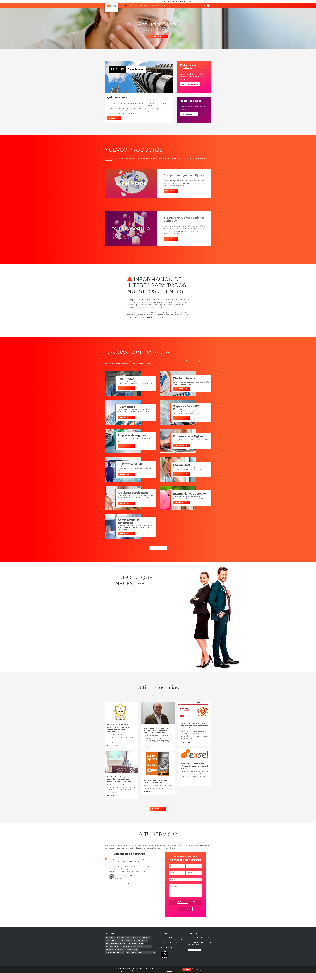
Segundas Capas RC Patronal (115, 952)
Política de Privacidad (182, 903)
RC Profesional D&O (131, 949)
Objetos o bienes (149, 952)
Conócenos (112, 118)
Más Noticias (156, 808)
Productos (146, 937)
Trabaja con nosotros (133, 937)
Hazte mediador (187, 114)
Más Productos (156, 548)
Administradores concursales (116, 943)
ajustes (169, 971)
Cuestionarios (110, 940)
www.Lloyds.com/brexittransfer (154, 317)
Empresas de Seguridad (134, 952)
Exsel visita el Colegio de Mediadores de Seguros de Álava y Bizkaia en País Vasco (120, 779)
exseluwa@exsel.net (174, 1)
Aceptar (187, 969)
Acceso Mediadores (195, 950)
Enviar (185, 909)
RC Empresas (119, 949)
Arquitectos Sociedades (136, 943)
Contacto (120, 937)
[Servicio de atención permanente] (207, 5)
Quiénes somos (110, 937)
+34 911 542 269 (163, 1)
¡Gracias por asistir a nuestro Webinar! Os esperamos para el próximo (194, 766)
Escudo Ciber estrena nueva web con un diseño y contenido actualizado (194, 725)
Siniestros (128, 940)
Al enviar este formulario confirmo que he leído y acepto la (184, 902)
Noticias (120, 940)
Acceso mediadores (188, 84)
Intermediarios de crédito (142, 946)
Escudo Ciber (127, 946)
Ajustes (196, 969)
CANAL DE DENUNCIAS (187, 1)
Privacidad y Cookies (140, 940)
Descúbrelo (158, 36)
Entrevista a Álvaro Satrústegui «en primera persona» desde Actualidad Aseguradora (157, 730)
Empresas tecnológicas (113, 946)
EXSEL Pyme (109, 949)
